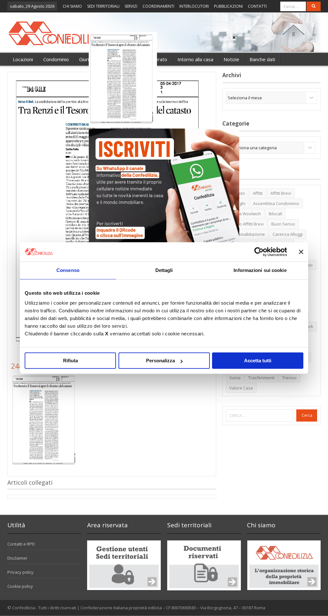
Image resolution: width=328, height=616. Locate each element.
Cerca (307, 415)
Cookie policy (20, 586)
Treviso (289, 378)
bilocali (275, 214)
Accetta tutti (257, 360)
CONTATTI (257, 6)
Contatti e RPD (21, 544)
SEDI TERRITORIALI (103, 6)
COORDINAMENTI (158, 6)
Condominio (56, 59)
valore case (241, 388)
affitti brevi (280, 193)
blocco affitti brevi (246, 224)
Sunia (235, 378)
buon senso (283, 224)
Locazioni (23, 59)
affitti (258, 193)
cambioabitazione (247, 234)
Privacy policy (20, 572)
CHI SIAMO (72, 6)
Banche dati (262, 59)
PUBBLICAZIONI (228, 6)
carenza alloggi (288, 234)
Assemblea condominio (276, 203)
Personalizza (160, 360)
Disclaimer (17, 558)
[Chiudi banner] (301, 252)
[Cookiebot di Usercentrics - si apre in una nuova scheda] (259, 252)
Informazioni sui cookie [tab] (260, 270)
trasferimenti (261, 378)
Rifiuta (70, 360)
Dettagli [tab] (164, 270)
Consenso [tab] (67, 270)
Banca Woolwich (245, 214)
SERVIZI (131, 6)
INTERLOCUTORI (194, 6)
